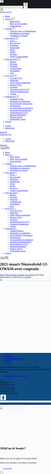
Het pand (13, 197)
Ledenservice (10, 229)
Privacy (8, 354)
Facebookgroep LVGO (19, 244)
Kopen (12, 186)
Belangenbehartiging (18, 246)
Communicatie (15, 202)
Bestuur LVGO (16, 217)
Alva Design (34, 404)
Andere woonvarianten (19, 190)
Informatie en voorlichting (20, 233)
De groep (13, 188)
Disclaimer (9, 356)
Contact (8, 139)
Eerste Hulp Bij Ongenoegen (21, 235)
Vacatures (13, 220)
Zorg (12, 206)
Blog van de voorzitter (18, 159)
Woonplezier (15, 204)
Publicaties (14, 213)
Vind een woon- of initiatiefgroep (23, 166)
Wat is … (13, 175)
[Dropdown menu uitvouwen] (13, 155)
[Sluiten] (1, 472)
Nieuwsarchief (15, 161)
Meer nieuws (15, 157)
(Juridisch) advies (17, 231)
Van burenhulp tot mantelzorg (21, 240)
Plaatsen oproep (16, 249)
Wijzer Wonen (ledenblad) (20, 215)
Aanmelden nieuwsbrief (16, 376)
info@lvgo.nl (10, 387)
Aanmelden (7, 469)
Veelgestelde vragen (18, 251)
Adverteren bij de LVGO (20, 222)
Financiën (14, 199)
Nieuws (8, 155)
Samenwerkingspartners (14, 358)
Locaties (8, 164)
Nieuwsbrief (10, 141)
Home (7, 152)
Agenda (8, 253)
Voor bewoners (11, 193)
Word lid (3, 145)
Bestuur (13, 195)
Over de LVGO (16, 211)
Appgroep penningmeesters (20, 242)
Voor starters (10, 173)
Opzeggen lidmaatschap (19, 224)
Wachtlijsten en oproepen (20, 168)
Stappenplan (15, 181)
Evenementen (15, 238)
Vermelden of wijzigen (19, 170)
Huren (12, 184)
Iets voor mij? (15, 177)
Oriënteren (14, 179)
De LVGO (9, 208)
